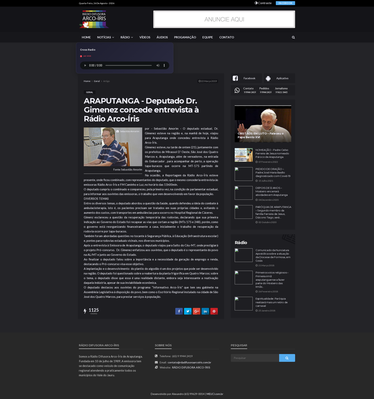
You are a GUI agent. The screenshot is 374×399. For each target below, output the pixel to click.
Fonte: (127, 169)
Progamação (185, 37)
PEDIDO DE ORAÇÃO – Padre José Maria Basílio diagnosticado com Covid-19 (273, 172)
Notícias (104, 37)
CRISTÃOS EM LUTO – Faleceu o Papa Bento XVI (261, 135)
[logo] (94, 19)
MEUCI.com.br (215, 393)
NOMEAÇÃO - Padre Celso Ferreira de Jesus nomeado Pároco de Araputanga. (272, 153)
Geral (89, 92)
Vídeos (144, 37)
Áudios (162, 37)
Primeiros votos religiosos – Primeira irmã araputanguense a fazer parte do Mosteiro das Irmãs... (272, 279)
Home (86, 37)
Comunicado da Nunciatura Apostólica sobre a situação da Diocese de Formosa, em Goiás (273, 255)
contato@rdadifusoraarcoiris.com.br (189, 362)
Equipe (207, 37)
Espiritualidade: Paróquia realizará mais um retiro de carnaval (272, 302)
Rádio (125, 37)
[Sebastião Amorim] (113, 146)
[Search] (293, 37)
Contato (226, 37)
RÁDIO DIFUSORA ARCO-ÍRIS (191, 367)
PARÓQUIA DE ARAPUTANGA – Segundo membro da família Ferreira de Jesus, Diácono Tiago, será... (273, 212)
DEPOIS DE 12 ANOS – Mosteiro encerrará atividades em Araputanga (272, 191)
